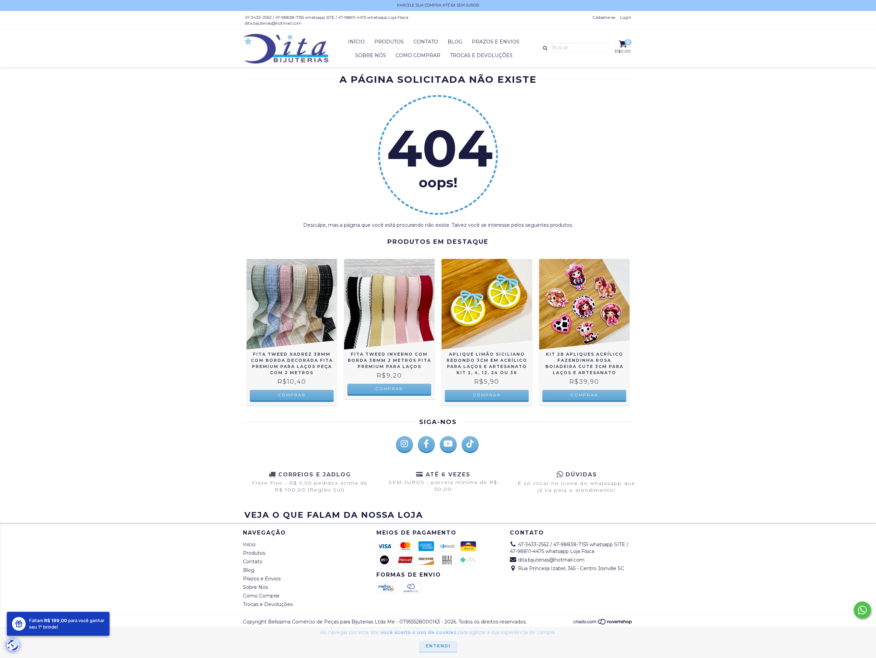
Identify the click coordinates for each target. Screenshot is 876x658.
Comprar (292, 394)
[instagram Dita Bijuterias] (404, 444)
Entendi (438, 645)
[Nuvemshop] (603, 623)
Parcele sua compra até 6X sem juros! (438, 5)
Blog (455, 42)
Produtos (389, 42)
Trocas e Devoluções (481, 55)
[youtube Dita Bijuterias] (448, 444)
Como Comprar (418, 55)
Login (625, 17)
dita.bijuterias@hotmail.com (273, 23)
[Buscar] (543, 47)
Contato (425, 42)
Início (356, 42)
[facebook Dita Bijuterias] (426, 444)
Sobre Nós (370, 55)
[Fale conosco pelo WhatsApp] (862, 610)
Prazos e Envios (495, 42)
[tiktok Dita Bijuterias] (470, 444)
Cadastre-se (603, 17)
